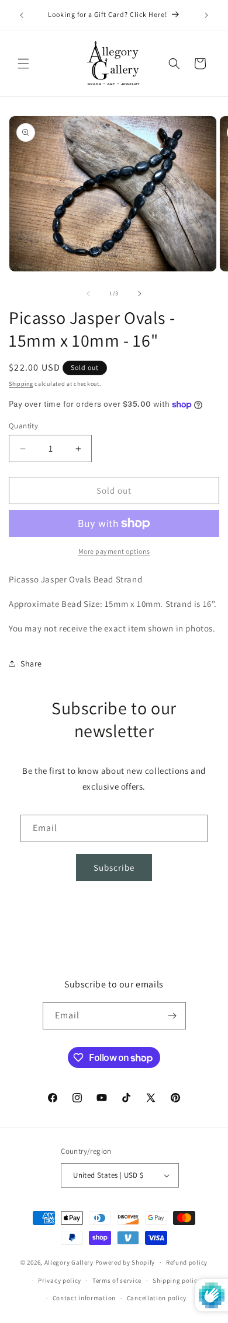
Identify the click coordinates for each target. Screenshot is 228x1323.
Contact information (84, 1298)
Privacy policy (59, 1280)
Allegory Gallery (69, 1262)
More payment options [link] (114, 551)
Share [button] (31, 663)
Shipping (21, 384)
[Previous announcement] (21, 15)
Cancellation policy (156, 1298)
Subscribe (114, 867)
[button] (23, 63)
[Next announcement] (206, 15)
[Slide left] (88, 293)
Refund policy (187, 1262)
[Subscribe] (172, 1015)
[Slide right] (140, 293)
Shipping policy (177, 1280)
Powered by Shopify (125, 1262)
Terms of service (116, 1280)
